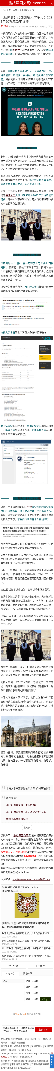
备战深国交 (14, 1050)
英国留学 (12, 887)
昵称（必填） (32, 981)
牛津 (29, 507)
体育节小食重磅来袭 (17, 819)
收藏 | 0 (27, 827)
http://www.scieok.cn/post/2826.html (31, 879)
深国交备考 (6, 1046)
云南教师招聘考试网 (41, 1064)
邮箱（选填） (32, 987)
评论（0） (10, 973)
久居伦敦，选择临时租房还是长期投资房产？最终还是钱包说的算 (27, 956)
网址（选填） (32, 993)
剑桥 (21, 62)
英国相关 (23, 10)
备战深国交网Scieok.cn (27, 3)
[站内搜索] (51, 3)
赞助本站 (27, 973)
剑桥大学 (17, 50)
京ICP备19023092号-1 (21, 1057)
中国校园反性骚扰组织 (36, 1060)
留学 (4, 887)
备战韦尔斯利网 (8, 1068)
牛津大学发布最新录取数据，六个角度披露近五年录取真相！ (27, 933)
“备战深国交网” (21, 835)
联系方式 (26, 1050)
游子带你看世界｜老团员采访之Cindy (26, 812)
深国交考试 (36, 1046)
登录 (17, 1014)
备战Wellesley (25, 1068)
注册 (24, 1014)
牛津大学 (11, 195)
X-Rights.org (18, 1060)
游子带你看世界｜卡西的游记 (21, 805)
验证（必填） (32, 999)
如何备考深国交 (21, 1046)
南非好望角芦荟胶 (20, 1064)
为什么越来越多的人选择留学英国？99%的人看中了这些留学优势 (27, 941)
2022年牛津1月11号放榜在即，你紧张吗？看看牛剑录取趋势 (27, 948)
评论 (50, 27)
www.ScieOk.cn (18, 1053)
